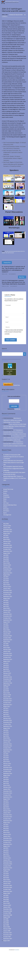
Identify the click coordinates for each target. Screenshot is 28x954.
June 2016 (6, 732)
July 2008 (5, 919)
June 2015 (6, 755)
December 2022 (7, 590)
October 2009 (7, 889)
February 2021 (7, 631)
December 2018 (7, 677)
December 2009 (7, 885)
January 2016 (6, 742)
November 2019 (7, 655)
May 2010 (6, 875)
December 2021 (7, 614)
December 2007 (7, 932)
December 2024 (7, 545)
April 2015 (6, 759)
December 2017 (7, 698)
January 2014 (6, 789)
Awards (5, 491)
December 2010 (7, 862)
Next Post (21, 277)
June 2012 (6, 826)
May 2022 (6, 604)
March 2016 (6, 738)
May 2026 (6, 523)
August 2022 (6, 598)
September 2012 (7, 820)
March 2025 (6, 539)
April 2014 (6, 783)
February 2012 (7, 834)
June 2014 (6, 779)
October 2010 (7, 866)
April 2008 (6, 925)
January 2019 (6, 675)
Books (5, 493)
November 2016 (7, 722)
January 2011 (6, 860)
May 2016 (6, 734)
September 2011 (7, 844)
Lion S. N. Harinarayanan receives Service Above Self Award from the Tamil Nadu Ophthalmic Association (13, 282)
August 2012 (6, 822)
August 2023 (6, 574)
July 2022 (5, 600)
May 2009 (6, 899)
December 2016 (7, 720)
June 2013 (6, 803)
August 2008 (6, 917)
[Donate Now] (9, 375)
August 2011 (6, 846)
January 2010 (6, 883)
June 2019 (6, 665)
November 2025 (7, 529)
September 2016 (7, 726)
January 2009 (6, 907)
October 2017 (7, 702)
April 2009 (6, 901)
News (4, 501)
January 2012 (6, 836)
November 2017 (7, 700)
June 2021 (6, 626)
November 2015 (7, 746)
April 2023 (6, 582)
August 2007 (6, 940)
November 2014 (7, 769)
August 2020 (6, 641)
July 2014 (5, 777)
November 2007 (7, 934)
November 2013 (7, 793)
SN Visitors (6, 510)
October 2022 (7, 594)
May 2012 (6, 828)
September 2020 (7, 639)
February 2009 (7, 905)
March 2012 (6, 832)
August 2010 (6, 869)
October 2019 (7, 657)
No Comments (12, 274)
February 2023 (7, 586)
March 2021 (6, 630)
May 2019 (6, 667)
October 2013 (7, 795)
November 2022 (7, 592)
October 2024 (7, 549)
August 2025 (6, 533)
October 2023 (7, 571)
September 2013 (7, 797)
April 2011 (6, 854)
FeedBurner (17, 409)
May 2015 (6, 757)
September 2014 (7, 773)
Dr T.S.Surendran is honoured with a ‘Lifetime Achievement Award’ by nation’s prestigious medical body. (14, 432)
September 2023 (7, 573)
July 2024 (5, 555)
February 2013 (7, 810)
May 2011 (6, 852)
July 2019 (5, 663)
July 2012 (5, 824)
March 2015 (6, 761)
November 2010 (7, 864)
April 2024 (6, 561)
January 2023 (6, 588)
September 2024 (7, 551)
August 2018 (6, 685)
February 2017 (7, 718)
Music (5, 499)
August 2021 (6, 622)
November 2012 (7, 816)
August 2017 (6, 706)
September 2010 (7, 867)
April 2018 (6, 690)
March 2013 (6, 809)
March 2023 (6, 584)
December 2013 (7, 791)
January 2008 (6, 930)
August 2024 (6, 553)
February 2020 (7, 649)
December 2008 (7, 909)
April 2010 (6, 877)
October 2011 (7, 842)
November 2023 (7, 569)
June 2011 (6, 850)
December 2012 (7, 814)
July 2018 (5, 687)
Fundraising (6, 497)
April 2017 (6, 714)
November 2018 (7, 679)
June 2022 (6, 602)
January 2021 (6, 633)
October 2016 (7, 724)
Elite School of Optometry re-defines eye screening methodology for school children (12, 420)
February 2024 (7, 565)
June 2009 (6, 897)
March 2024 (6, 563)
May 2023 (6, 580)
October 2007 (7, 936)
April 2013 (6, 807)
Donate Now (16, 385)
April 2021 (6, 628)
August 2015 (6, 751)
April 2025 (6, 537)
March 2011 (6, 856)
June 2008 (6, 921)
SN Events (6, 509)
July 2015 (5, 753)
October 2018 (7, 681)
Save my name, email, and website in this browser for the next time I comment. (14, 331)
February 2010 (7, 881)
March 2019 (6, 671)
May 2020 (6, 645)
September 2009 (7, 891)
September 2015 (7, 750)
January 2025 (6, 543)
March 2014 (6, 785)
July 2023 (5, 576)
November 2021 (7, 616)
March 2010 (6, 879)
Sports (5, 512)
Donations (6, 495)
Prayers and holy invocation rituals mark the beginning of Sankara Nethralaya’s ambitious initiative (14, 426)
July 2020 (5, 643)
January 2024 (6, 567)
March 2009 (6, 903)
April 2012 (6, 830)
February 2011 (7, 858)
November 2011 (7, 840)
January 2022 (6, 612)
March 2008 (6, 926)
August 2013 (6, 799)
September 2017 (7, 704)
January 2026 (6, 527)
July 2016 (5, 730)
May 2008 (6, 923)
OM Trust (6, 503)
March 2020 (6, 647)
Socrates (17, 949)
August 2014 (6, 775)
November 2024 (7, 547)
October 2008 (7, 913)
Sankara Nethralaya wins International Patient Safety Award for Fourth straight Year (13, 462)
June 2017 (6, 710)
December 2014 (7, 767)
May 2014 (6, 781)
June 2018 (6, 689)
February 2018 (7, 694)
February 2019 (7, 673)
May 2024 (6, 559)
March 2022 (6, 608)
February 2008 (7, 928)
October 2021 (7, 618)
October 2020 (7, 637)
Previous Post (7, 262)
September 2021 (7, 620)
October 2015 (7, 747)
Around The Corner (8, 489)
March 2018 (6, 692)
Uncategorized (7, 514)
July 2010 (5, 871)
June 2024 (6, 557)
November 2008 (7, 911)
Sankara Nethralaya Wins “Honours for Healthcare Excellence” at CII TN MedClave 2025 (14, 478)
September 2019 (7, 659)
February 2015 (7, 763)
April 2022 (6, 606)
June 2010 (6, 873)
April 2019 (6, 669)
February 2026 (7, 525)
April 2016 (6, 736)
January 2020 (6, 651)
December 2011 (7, 838)
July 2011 (5, 848)
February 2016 (7, 740)
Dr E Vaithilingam (10, 252)
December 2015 (7, 744)
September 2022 (7, 596)
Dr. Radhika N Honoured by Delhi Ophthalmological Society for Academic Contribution (13, 456)
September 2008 (7, 915)
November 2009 (7, 887)
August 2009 (6, 893)
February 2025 (7, 541)
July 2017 (5, 708)
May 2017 (6, 712)
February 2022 (7, 610)
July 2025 (5, 535)
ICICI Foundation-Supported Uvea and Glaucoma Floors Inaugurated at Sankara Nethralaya (13, 468)
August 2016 (6, 728)
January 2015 (6, 765)
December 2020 (7, 635)
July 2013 (5, 801)
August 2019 (6, 661)
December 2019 (7, 653)
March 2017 (6, 716)
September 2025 (7, 531)
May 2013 (6, 805)
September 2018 (7, 683)
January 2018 (6, 696)
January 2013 (6, 812)
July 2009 (5, 895)
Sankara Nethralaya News (16, 14)
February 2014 (7, 787)
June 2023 (6, 578)
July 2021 (5, 624)
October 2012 (7, 818)
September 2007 (7, 938)
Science (5, 507)
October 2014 (7, 771)
